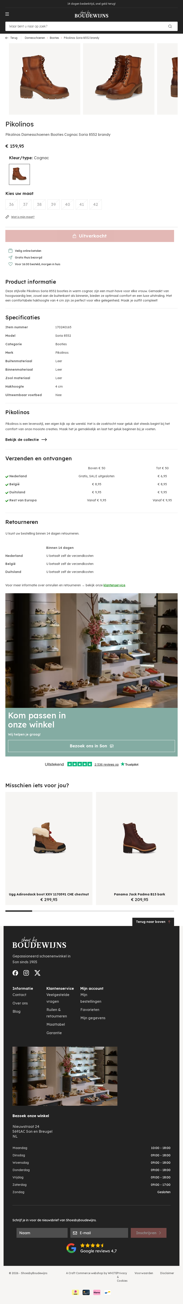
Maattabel (55, 1024)
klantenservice (114, 585)
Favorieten (89, 1009)
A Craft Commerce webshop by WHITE (91, 1273)
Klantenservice (60, 988)
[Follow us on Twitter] (37, 973)
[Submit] (172, 26)
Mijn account (92, 988)
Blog (16, 1011)
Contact (19, 994)
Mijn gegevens (92, 1018)
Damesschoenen (35, 37)
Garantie (54, 1033)
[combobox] (91, 26)
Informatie (22, 988)
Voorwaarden (144, 1273)
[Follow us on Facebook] (15, 973)
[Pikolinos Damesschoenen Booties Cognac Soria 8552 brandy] (19, 174)
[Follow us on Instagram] (26, 973)
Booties (54, 37)
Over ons (20, 1003)
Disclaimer (167, 1273)
